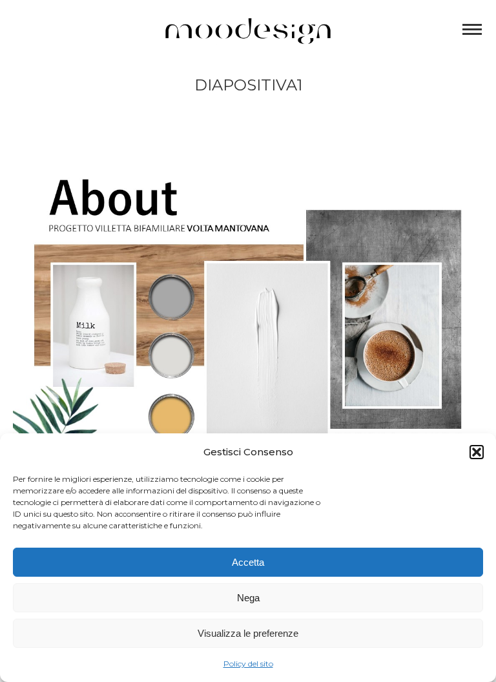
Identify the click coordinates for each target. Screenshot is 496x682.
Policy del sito (248, 663)
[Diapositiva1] (248, 320)
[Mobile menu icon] (472, 29)
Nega (248, 597)
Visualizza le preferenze (248, 633)
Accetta (248, 562)
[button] (476, 452)
